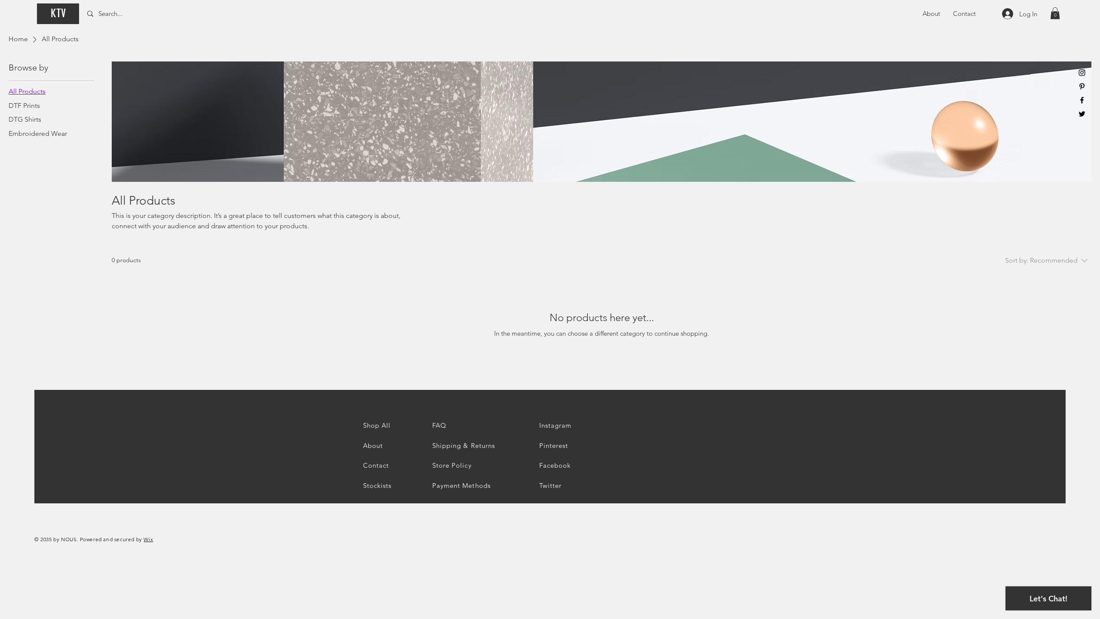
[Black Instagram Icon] (1082, 72)
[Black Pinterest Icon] (1082, 86)
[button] (1055, 13)
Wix (148, 539)
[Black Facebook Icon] (1082, 100)
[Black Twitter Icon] (1082, 114)
